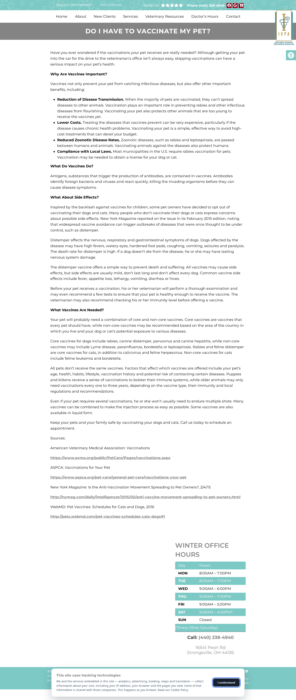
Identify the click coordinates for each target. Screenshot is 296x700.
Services (130, 16)
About (80, 16)
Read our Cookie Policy (173, 690)
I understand (226, 682)
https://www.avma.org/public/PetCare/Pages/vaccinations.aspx (110, 458)
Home (61, 16)
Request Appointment (74, 5)
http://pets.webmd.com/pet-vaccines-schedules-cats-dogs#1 (107, 516)
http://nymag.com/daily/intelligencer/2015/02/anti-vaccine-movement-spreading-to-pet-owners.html (145, 497)
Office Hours (111, 5)
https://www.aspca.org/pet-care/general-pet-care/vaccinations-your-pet (118, 477)
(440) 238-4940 (212, 5)
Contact (233, 16)
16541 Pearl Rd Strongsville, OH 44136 (210, 650)
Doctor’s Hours (204, 16)
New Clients (105, 16)
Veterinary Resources (164, 16)
